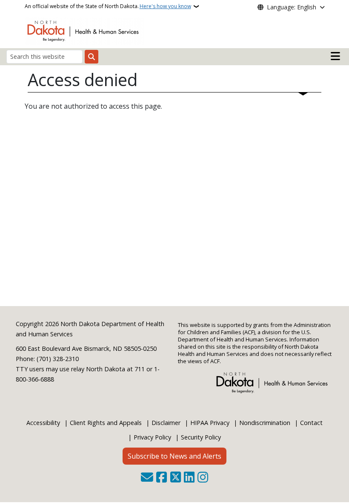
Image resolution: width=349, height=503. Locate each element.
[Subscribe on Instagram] (202, 478)
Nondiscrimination (264, 423)
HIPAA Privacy (209, 423)
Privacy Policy (152, 437)
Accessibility (43, 423)
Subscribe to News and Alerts (174, 456)
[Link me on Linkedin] (189, 478)
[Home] (84, 30)
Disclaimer (166, 423)
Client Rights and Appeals (106, 423)
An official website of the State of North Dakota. (108, 6)
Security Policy (201, 437)
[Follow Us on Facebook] (161, 478)
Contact (311, 423)
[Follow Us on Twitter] (175, 478)
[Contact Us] (147, 478)
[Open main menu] (335, 56)
